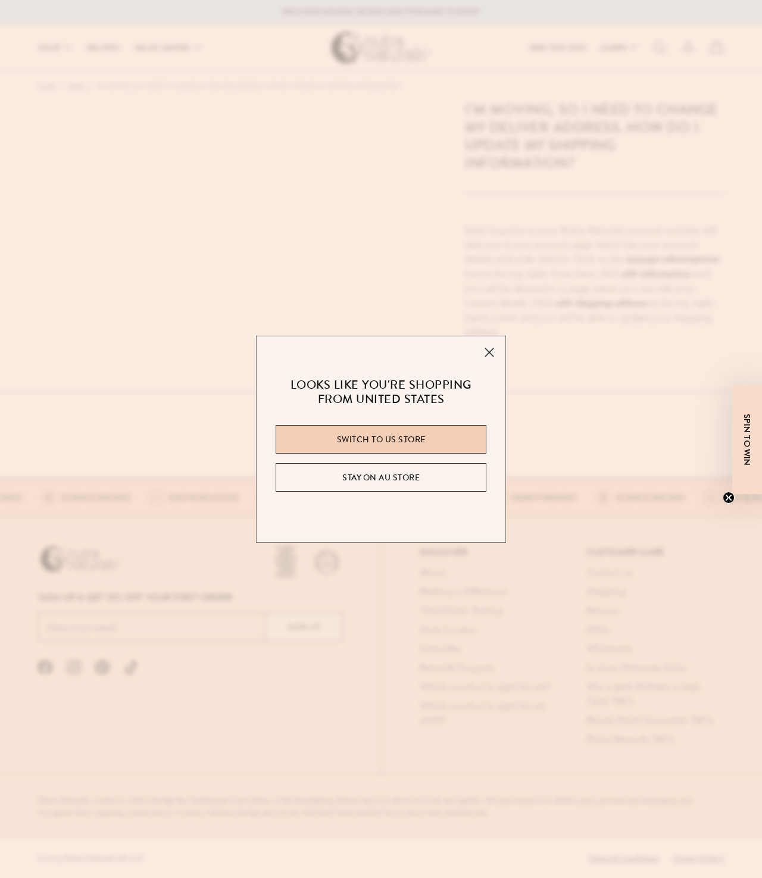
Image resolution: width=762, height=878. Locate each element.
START (381, 603)
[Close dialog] (490, 265)
